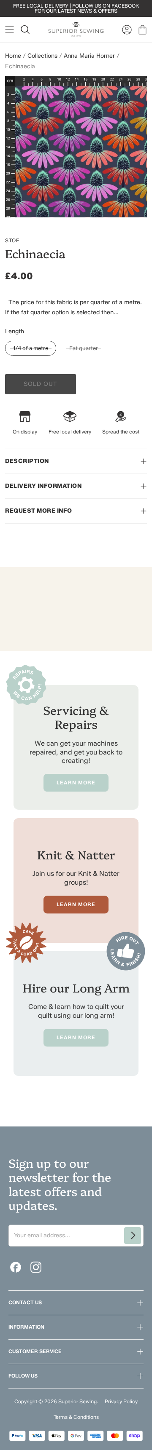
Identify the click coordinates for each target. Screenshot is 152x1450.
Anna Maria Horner (89, 55)
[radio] (30, 348)
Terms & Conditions (76, 1417)
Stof (12, 240)
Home (13, 55)
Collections (42, 55)
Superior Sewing (77, 1401)
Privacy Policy (121, 1401)
